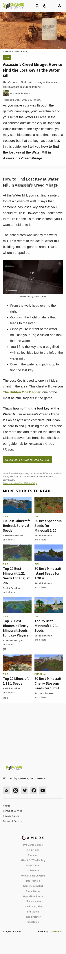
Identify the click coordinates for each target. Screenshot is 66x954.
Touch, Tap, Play (33, 906)
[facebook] (33, 790)
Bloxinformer (33, 916)
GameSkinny (33, 891)
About (6, 805)
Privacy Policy (11, 816)
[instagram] (15, 790)
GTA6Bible (33, 922)
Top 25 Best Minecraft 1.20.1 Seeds (46, 625)
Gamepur (33, 855)
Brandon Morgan (13, 640)
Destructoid (33, 880)
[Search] (37, 6)
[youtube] (43, 790)
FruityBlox (33, 911)
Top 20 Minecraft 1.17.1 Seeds (16, 681)
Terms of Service (12, 810)
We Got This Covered (33, 875)
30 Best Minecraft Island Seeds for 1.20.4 (47, 573)
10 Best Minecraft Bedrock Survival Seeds (16, 525)
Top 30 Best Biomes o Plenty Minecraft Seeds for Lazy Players (15, 627)
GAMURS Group (56, 931)
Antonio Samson (13, 535)
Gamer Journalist (33, 886)
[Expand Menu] (52, 6)
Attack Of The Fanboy (33, 860)
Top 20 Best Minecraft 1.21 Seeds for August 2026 (16, 575)
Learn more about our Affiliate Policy (20, 483)
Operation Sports (33, 896)
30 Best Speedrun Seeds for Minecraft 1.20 (48, 525)
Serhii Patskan (43, 535)
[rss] (6, 790)
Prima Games (33, 865)
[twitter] (24, 790)
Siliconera (33, 870)
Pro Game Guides (33, 844)
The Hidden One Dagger (22, 392)
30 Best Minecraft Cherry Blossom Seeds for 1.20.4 (47, 683)
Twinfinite (33, 850)
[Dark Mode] (44, 6)
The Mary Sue (33, 901)
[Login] (59, 6)
